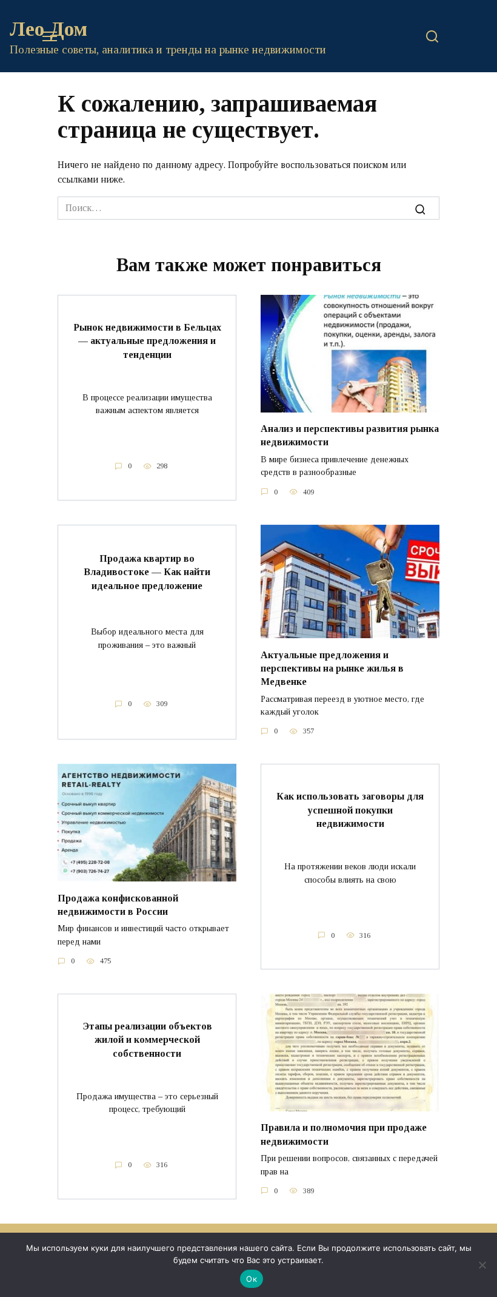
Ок (251, 1279)
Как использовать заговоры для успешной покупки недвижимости (350, 810)
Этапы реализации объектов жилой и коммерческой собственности (147, 1039)
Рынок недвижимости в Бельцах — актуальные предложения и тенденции (147, 340)
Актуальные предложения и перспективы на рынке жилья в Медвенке (332, 668)
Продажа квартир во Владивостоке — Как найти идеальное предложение (147, 572)
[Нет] (482, 1265)
